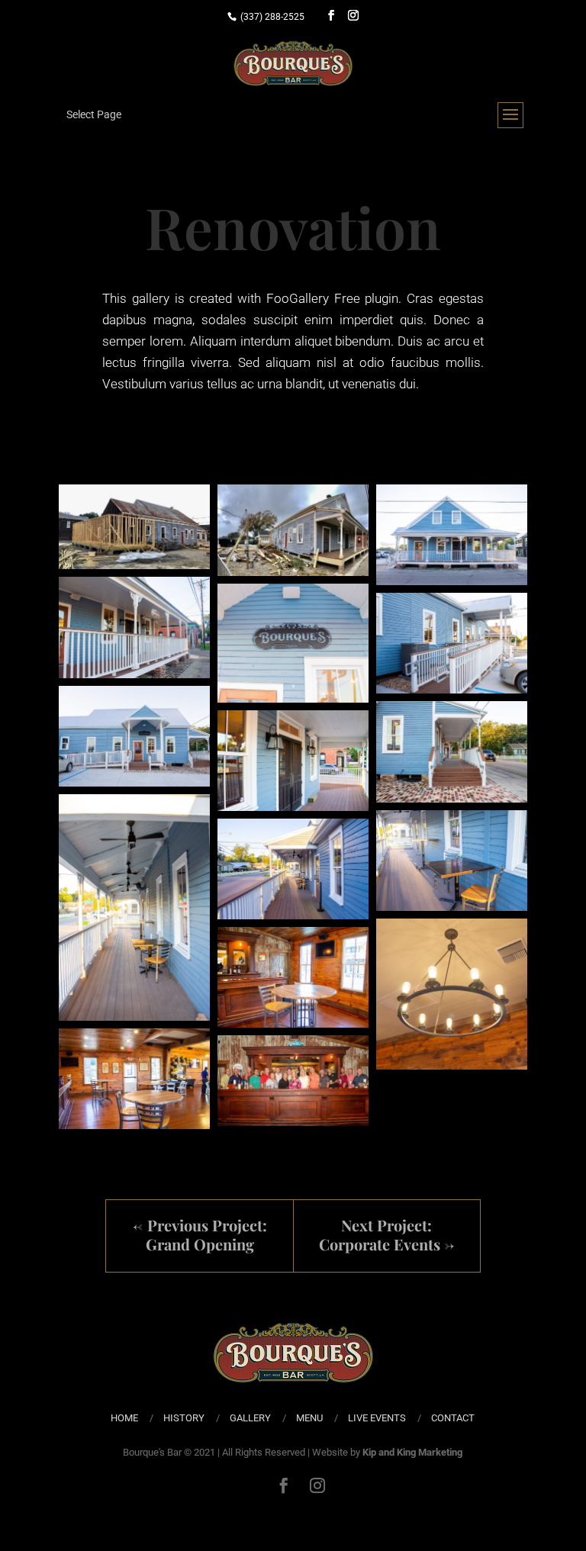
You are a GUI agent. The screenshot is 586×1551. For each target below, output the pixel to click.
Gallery (250, 1418)
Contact (453, 1418)
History (183, 1418)
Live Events (377, 1418)
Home (124, 1418)
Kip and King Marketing (412, 1452)
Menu (309, 1418)
